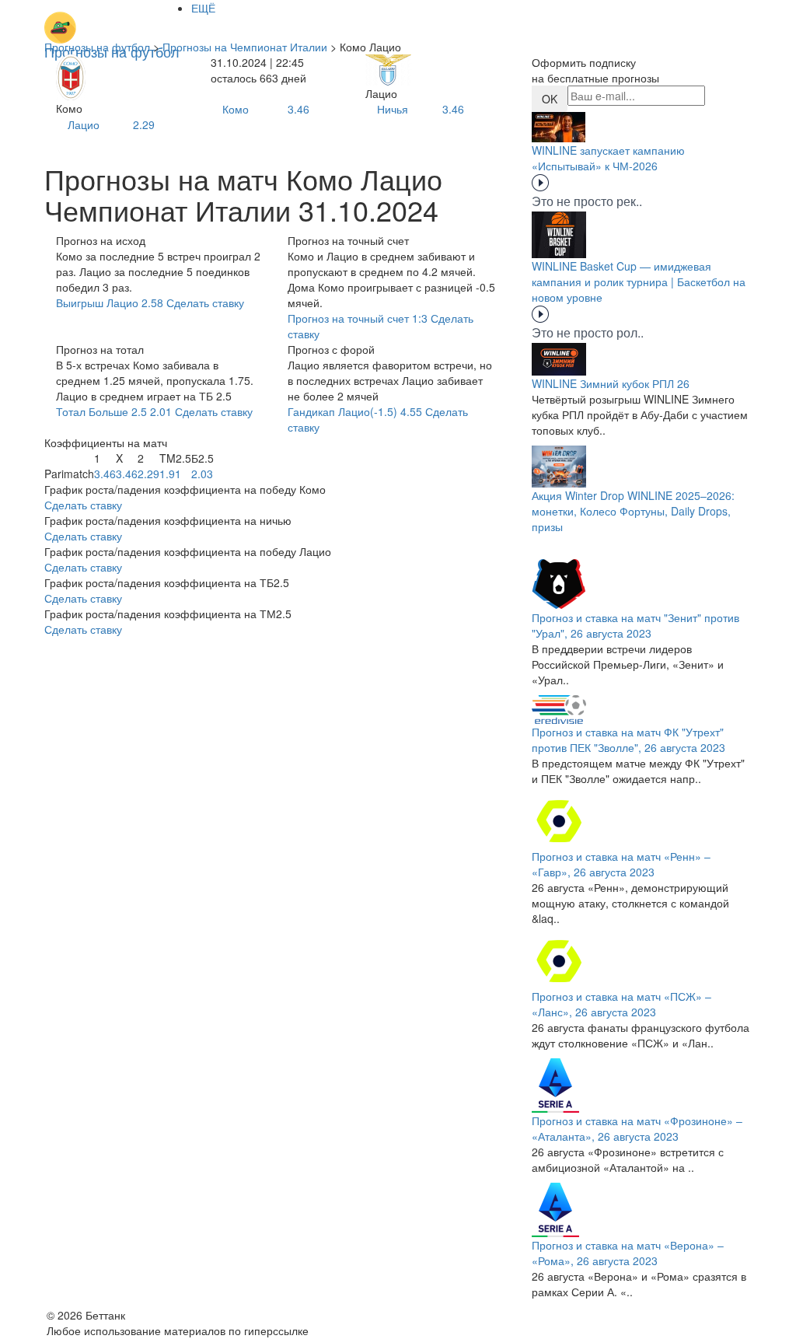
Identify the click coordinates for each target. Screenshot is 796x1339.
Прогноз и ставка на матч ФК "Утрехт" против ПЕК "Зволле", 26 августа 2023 (628, 739)
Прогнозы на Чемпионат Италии (244, 46)
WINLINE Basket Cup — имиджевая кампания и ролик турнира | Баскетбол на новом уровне (638, 281)
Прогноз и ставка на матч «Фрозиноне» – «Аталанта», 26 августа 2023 (637, 1128)
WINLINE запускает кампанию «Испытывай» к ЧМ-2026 (608, 157)
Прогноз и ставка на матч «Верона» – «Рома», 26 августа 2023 (628, 1252)
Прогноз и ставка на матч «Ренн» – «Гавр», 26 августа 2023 (621, 863)
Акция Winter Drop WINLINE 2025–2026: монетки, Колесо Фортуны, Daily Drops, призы (633, 511)
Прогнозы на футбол (97, 46)
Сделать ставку (83, 504)
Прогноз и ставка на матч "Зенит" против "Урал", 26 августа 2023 (635, 625)
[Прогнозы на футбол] (112, 19)
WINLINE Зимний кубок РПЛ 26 (611, 383)
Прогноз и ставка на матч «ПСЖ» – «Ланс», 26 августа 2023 (621, 1003)
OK (549, 99)
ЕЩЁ (203, 8)
